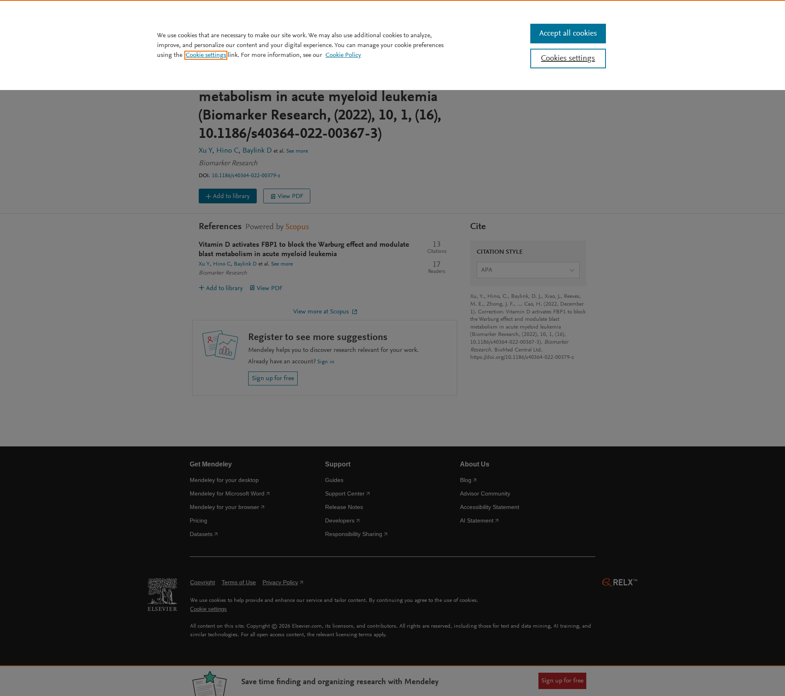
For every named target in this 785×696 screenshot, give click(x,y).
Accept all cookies (568, 33)
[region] (392, 45)
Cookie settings (206, 55)
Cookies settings (568, 58)
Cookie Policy (343, 55)
